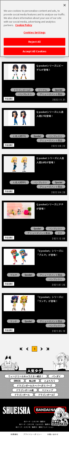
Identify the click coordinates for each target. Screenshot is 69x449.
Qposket (58, 89)
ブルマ (13, 274)
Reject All (34, 41)
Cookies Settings (34, 32)
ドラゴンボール (22, 394)
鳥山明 (32, 380)
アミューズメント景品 (51, 94)
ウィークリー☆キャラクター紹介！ (26, 376)
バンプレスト (25, 94)
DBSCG (17, 380)
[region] (34, 28)
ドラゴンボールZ (22, 89)
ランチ (13, 321)
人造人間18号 (19, 182)
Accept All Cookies (34, 51)
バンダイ (56, 376)
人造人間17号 (19, 136)
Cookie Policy (23, 25)
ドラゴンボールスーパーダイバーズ (34, 385)
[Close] (65, 5)
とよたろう (49, 380)
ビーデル (42, 89)
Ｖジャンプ (47, 389)
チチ (60, 232)
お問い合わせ (52, 434)
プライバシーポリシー (32, 434)
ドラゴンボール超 (25, 389)
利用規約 (14, 434)
